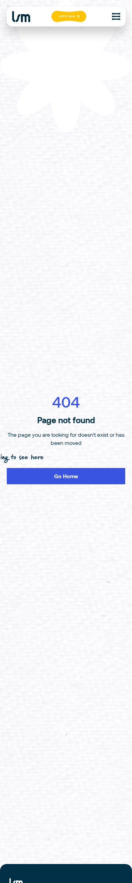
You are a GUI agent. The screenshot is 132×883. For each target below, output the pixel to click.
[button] (116, 16)
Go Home (66, 476)
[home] (21, 16)
